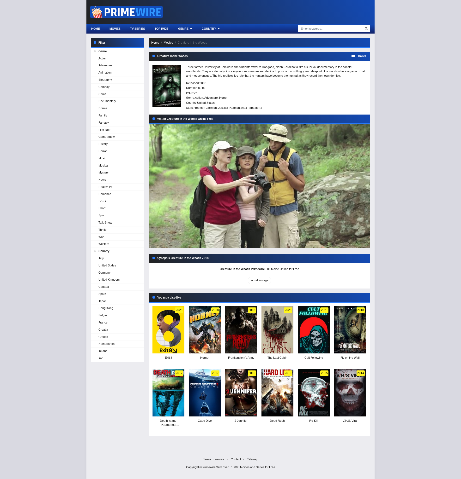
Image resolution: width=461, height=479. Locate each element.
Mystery (103, 172)
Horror (223, 97)
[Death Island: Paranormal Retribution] (168, 392)
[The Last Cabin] (277, 329)
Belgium (103, 315)
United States (206, 102)
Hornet (204, 357)
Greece (103, 337)
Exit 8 (168, 357)
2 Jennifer (241, 420)
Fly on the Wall (350, 357)
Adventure (211, 97)
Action (199, 97)
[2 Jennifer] (241, 392)
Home (95, 28)
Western (103, 244)
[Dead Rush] (277, 392)
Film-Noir (104, 130)
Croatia (103, 329)
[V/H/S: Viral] (350, 392)
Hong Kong (105, 308)
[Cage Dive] (205, 392)
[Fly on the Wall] (350, 329)
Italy (101, 258)
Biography (105, 79)
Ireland (103, 351)
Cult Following (313, 357)
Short (101, 208)
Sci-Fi (102, 201)
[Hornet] (205, 329)
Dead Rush (277, 420)
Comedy (103, 87)
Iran (100, 358)
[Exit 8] (168, 329)
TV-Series (137, 28)
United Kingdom (109, 279)
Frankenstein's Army (241, 357)
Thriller (103, 229)
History (103, 144)
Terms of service (213, 459)
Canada (103, 287)
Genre (183, 28)
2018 (203, 83)
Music (102, 158)
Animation (105, 72)
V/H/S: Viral (350, 420)
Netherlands (106, 344)
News (102, 179)
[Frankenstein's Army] (241, 329)
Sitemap (252, 459)
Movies (115, 28)
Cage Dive (205, 420)
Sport (101, 215)
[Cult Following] (314, 329)
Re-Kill (313, 420)
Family (102, 115)
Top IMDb (162, 28)
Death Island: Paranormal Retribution (168, 425)
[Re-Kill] (314, 392)
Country (209, 28)
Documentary (107, 101)
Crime (102, 94)
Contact (236, 459)
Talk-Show (105, 222)
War (101, 237)
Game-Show (106, 137)
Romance (104, 194)
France (103, 322)
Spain (102, 294)
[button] (259, 186)
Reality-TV (105, 187)
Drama (102, 108)
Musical (103, 165)
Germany (104, 272)
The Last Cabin (277, 357)
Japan (102, 301)
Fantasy (103, 122)
